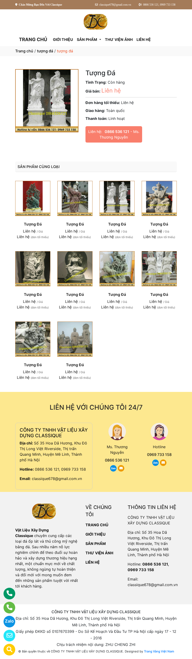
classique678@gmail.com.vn (57, 478)
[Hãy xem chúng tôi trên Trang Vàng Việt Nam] (6, 649)
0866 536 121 (117, 131)
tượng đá (45, 51)
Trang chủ (24, 51)
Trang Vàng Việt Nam (159, 651)
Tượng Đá (33, 224)
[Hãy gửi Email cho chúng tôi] (6, 635)
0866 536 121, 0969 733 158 (60, 469)
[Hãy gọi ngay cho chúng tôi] (6, 607)
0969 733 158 (159, 454)
